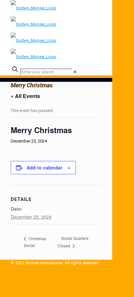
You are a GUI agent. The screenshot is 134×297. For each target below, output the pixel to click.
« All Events (25, 96)
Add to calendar (44, 167)
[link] (75, 71)
